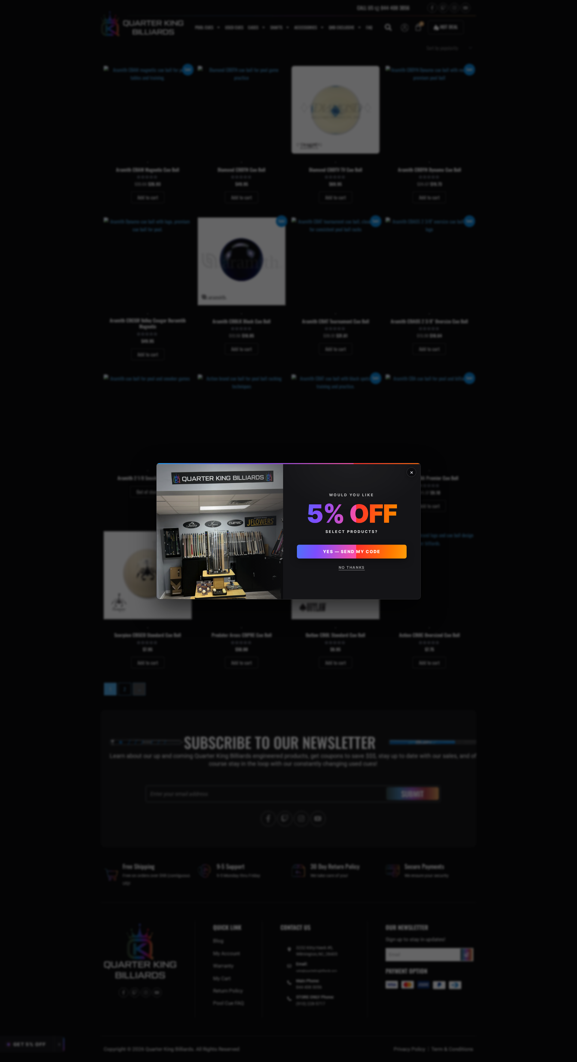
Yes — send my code (351, 551)
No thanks (352, 567)
